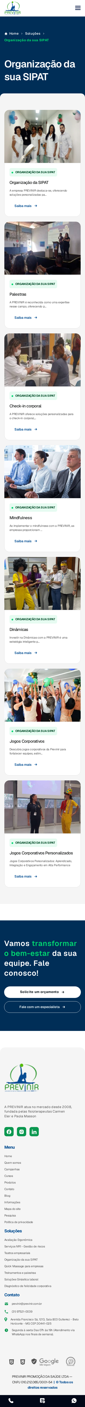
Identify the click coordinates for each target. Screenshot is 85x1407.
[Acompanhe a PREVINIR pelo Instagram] (21, 1131)
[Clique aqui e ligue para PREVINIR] (10, 1401)
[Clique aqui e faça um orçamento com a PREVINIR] (42, 1401)
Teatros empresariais (17, 1253)
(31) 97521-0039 (22, 1311)
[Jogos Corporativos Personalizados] (42, 806)
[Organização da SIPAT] (42, 136)
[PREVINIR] (12, 8)
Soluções (32, 33)
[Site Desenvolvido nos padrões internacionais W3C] (22, 1362)
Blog (7, 1196)
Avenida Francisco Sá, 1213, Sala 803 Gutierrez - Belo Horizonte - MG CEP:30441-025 (45, 1321)
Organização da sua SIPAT (21, 1259)
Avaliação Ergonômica (18, 1240)
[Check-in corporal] (42, 359)
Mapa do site (12, 1209)
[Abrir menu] (78, 8)
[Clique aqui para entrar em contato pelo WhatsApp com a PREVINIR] (74, 1401)
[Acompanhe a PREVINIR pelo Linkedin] (34, 1131)
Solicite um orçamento (39, 992)
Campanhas (12, 1169)
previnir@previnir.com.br (27, 1304)
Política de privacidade (18, 1222)
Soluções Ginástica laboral (21, 1279)
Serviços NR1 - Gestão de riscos (24, 1246)
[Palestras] (42, 248)
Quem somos (12, 1163)
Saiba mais (23, 206)
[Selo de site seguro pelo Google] (45, 1361)
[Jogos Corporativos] (42, 695)
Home (14, 33)
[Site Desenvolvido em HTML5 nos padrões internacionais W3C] (11, 1362)
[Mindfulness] (42, 471)
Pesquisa (10, 1215)
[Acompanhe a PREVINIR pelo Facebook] (9, 1131)
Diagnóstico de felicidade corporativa (27, 1286)
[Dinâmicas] (42, 583)
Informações (12, 1202)
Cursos (8, 1176)
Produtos (10, 1182)
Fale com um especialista (39, 1007)
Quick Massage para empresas (23, 1266)
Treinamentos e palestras (20, 1273)
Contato (9, 1189)
